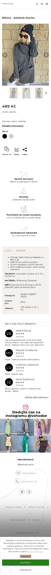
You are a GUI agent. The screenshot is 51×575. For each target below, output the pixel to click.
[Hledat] (37, 4)
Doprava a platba (13, 507)
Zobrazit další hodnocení (36, 397)
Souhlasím (25, 562)
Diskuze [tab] (20, 250)
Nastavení (25, 556)
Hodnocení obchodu (25, 533)
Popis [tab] (8, 250)
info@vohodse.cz (29, 473)
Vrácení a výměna (36, 507)
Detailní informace (12, 125)
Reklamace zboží (17, 520)
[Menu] (47, 4)
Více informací (36, 551)
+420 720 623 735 (29, 481)
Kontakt (36, 520)
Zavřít (42, 159)
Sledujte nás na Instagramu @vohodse (26, 414)
